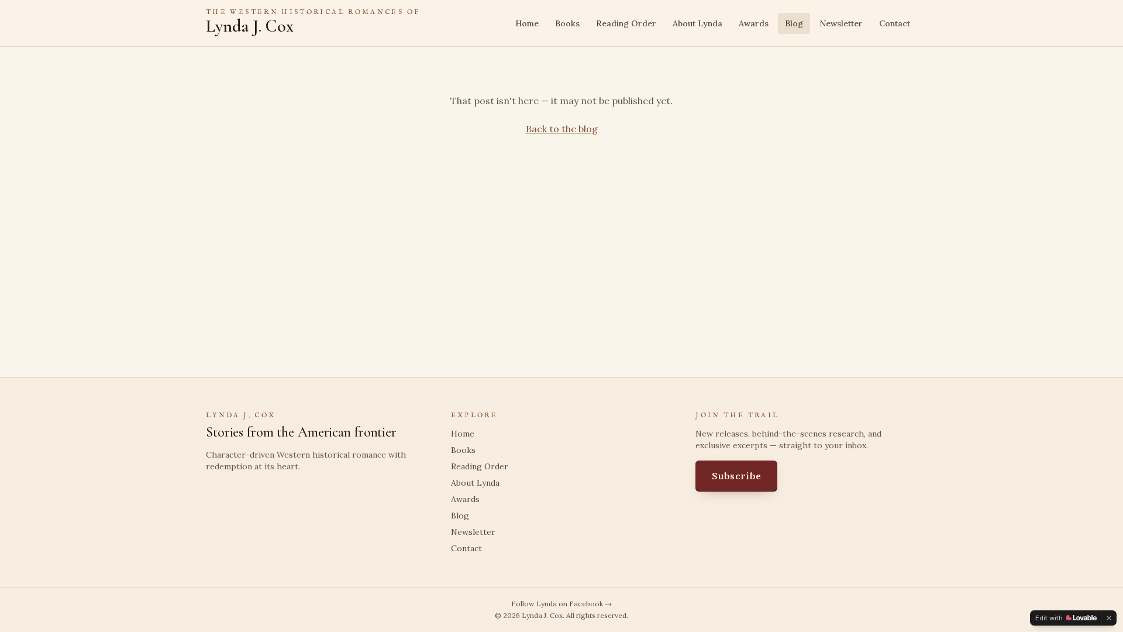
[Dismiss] (1109, 618)
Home (527, 23)
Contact (894, 23)
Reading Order (626, 23)
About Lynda (697, 23)
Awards (754, 23)
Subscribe (736, 476)
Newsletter (841, 23)
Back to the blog (562, 129)
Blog (794, 23)
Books (567, 23)
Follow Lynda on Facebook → (561, 603)
